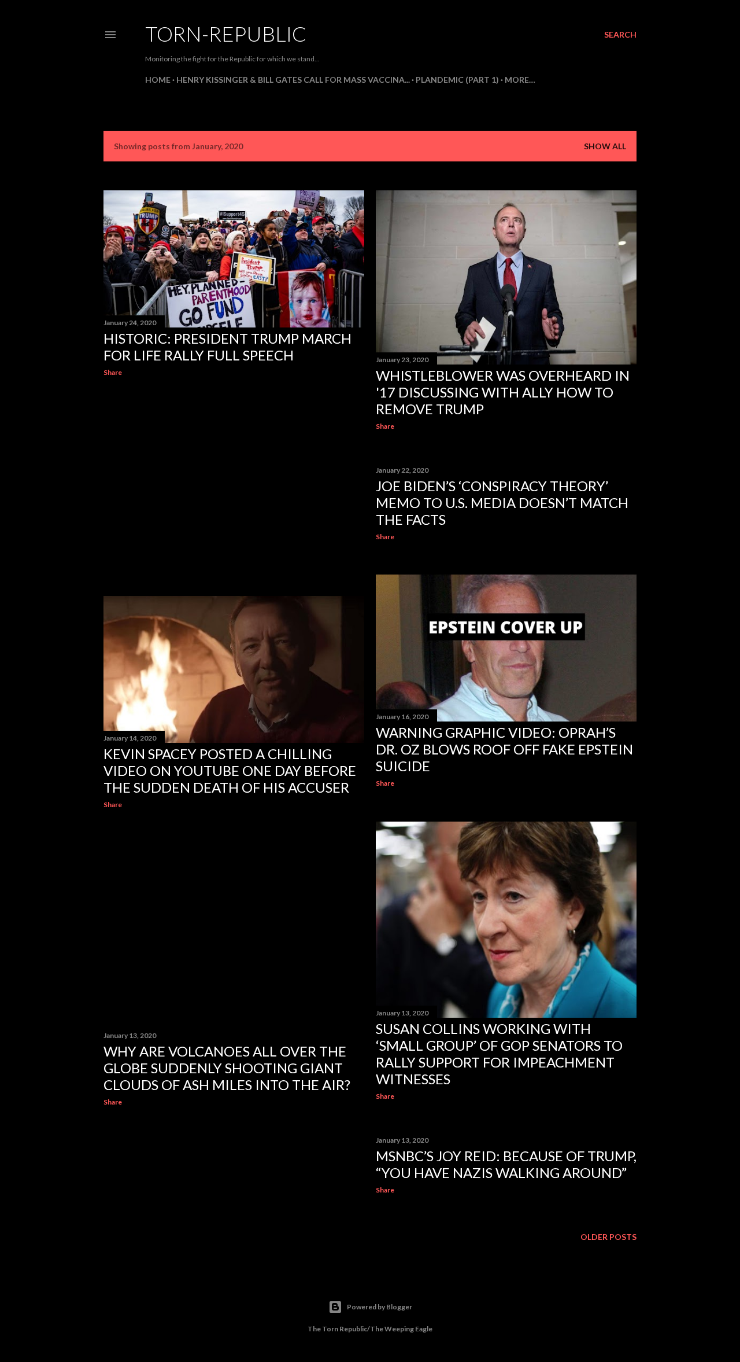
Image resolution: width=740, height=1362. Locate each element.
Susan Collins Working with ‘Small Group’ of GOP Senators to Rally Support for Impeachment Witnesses (499, 1053)
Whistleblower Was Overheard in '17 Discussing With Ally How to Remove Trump (503, 392)
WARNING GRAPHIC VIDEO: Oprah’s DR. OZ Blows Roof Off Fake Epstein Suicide (504, 749)
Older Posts (608, 1237)
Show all (605, 146)
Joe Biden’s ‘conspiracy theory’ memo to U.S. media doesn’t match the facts (502, 502)
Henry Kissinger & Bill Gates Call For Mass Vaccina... (293, 79)
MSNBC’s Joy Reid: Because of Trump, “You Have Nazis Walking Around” (506, 1164)
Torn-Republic (225, 33)
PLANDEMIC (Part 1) (457, 79)
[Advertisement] (233, 487)
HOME (158, 79)
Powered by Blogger (379, 1306)
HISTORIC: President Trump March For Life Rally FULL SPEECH (227, 346)
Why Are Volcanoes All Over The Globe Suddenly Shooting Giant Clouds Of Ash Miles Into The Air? (226, 1068)
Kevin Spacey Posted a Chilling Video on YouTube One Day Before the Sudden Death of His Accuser (229, 770)
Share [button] (112, 372)
